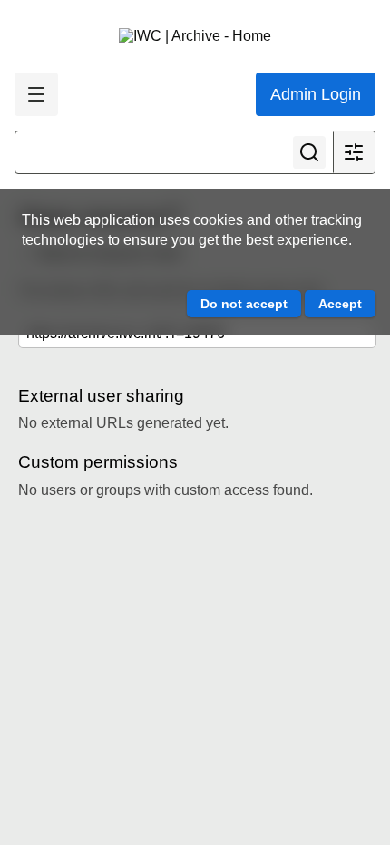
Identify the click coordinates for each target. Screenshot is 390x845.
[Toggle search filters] (354, 152)
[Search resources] (309, 152)
